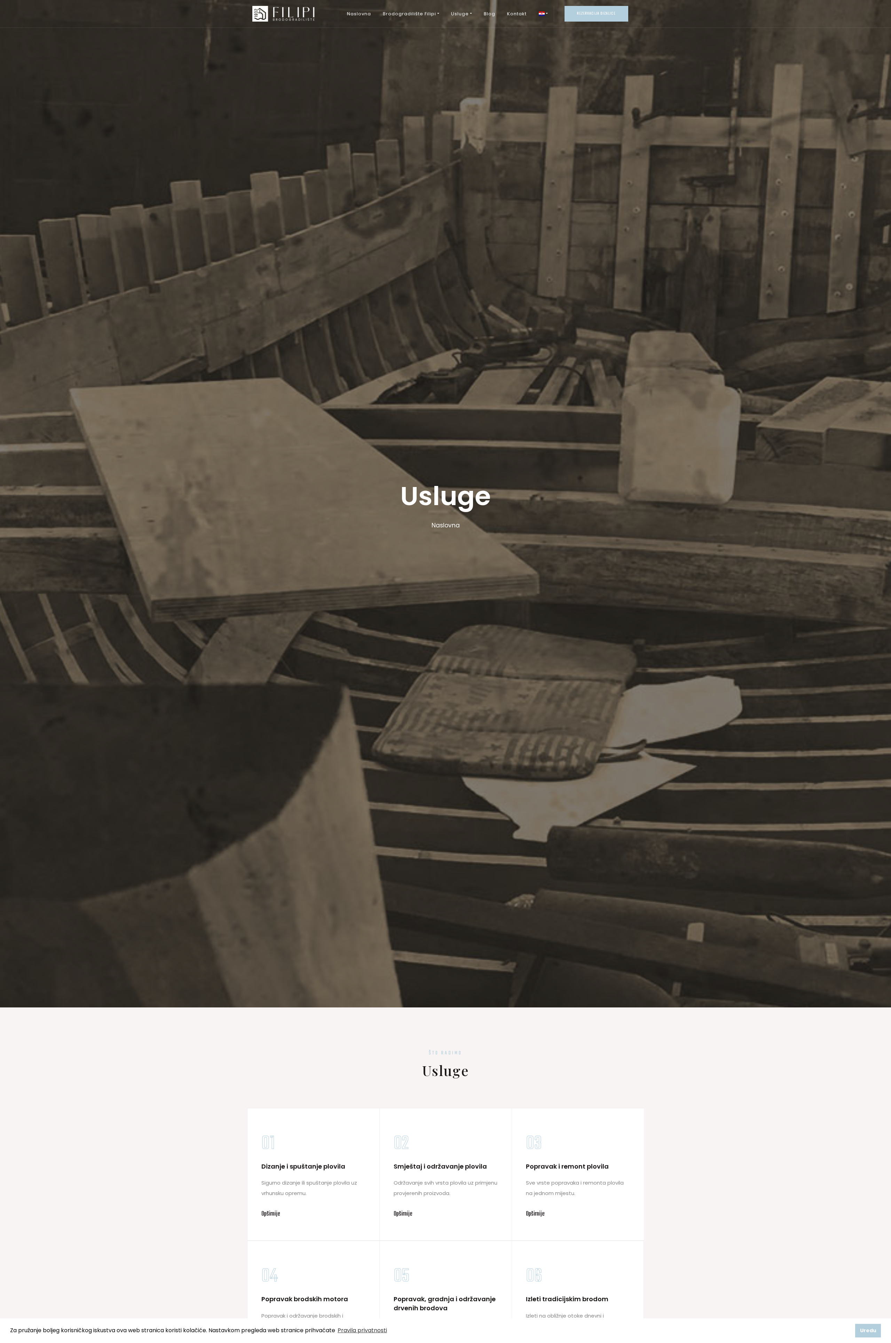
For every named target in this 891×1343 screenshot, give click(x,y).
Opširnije (270, 1214)
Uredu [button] (868, 1330)
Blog (489, 13)
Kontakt (517, 13)
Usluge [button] (460, 13)
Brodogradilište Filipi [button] (409, 13)
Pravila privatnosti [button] (362, 1330)
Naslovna (359, 13)
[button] (543, 14)
